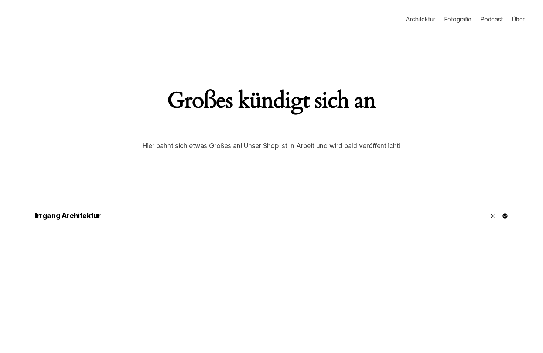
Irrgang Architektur (67, 215)
